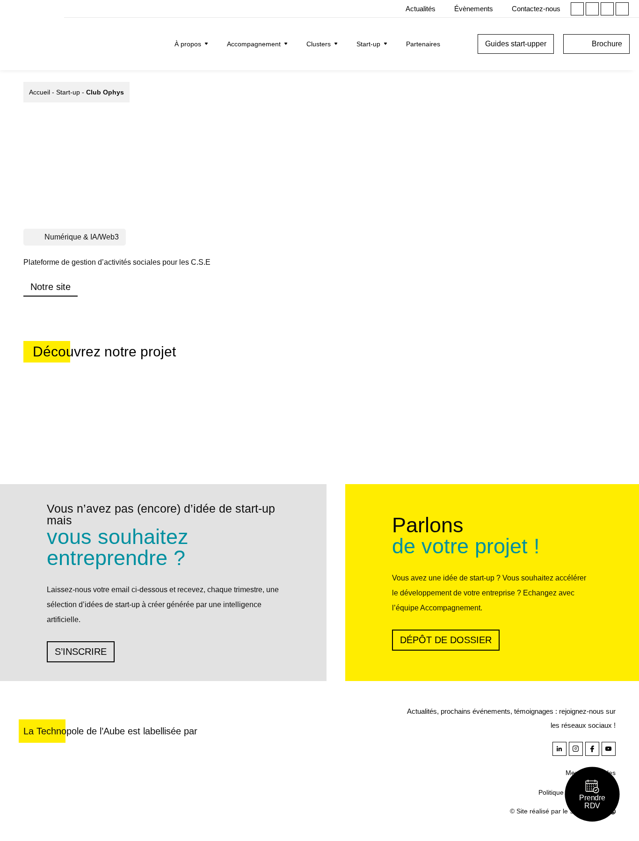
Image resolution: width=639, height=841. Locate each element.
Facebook (607, 8)
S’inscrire (81, 651)
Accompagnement (254, 44)
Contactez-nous (536, 9)
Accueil (39, 92)
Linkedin (577, 8)
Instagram (592, 8)
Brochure (607, 44)
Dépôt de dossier (446, 640)
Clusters (318, 44)
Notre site (50, 287)
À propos (187, 44)
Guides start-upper (515, 44)
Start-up (368, 44)
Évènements (473, 9)
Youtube (622, 8)
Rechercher (461, 44)
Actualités (421, 9)
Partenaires (423, 44)
